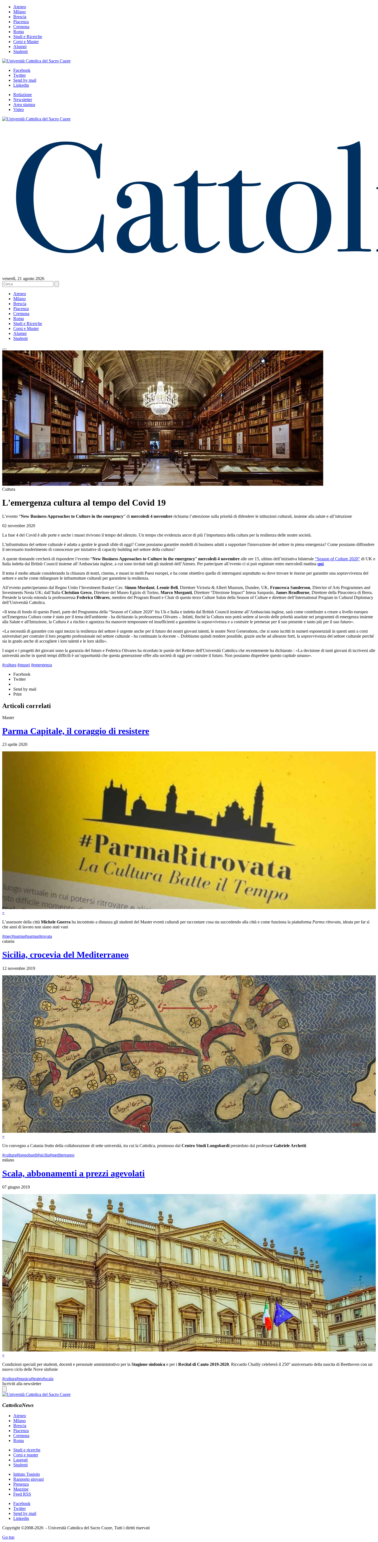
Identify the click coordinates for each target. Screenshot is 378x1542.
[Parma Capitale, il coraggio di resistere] (189, 907)
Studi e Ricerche (27, 36)
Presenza (21, 1484)
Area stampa (24, 104)
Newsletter (22, 99)
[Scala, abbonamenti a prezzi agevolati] (189, 1350)
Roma (18, 31)
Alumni (20, 46)
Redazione (22, 94)
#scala (48, 1378)
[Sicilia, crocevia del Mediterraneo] (189, 1131)
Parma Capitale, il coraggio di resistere (75, 731)
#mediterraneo (62, 1155)
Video (18, 109)
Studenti (20, 51)
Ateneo (19, 6)
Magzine (21, 1489)
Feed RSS (22, 1494)
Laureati (20, 1459)
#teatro (37, 1378)
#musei (23, 664)
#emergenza (41, 664)
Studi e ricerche (26, 1450)
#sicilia (43, 1155)
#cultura (9, 664)
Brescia (19, 16)
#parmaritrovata (38, 936)
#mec (7, 936)
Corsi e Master (26, 41)
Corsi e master (25, 1455)
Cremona (21, 26)
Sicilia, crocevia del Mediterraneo (65, 955)
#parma (18, 936)
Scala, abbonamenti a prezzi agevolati (73, 1173)
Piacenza (21, 21)
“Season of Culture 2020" (337, 558)
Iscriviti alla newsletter (21, 1383)
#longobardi (26, 1155)
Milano (19, 11)
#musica (23, 1378)
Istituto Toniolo (26, 1474)
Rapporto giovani (28, 1479)
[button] (4, 349)
